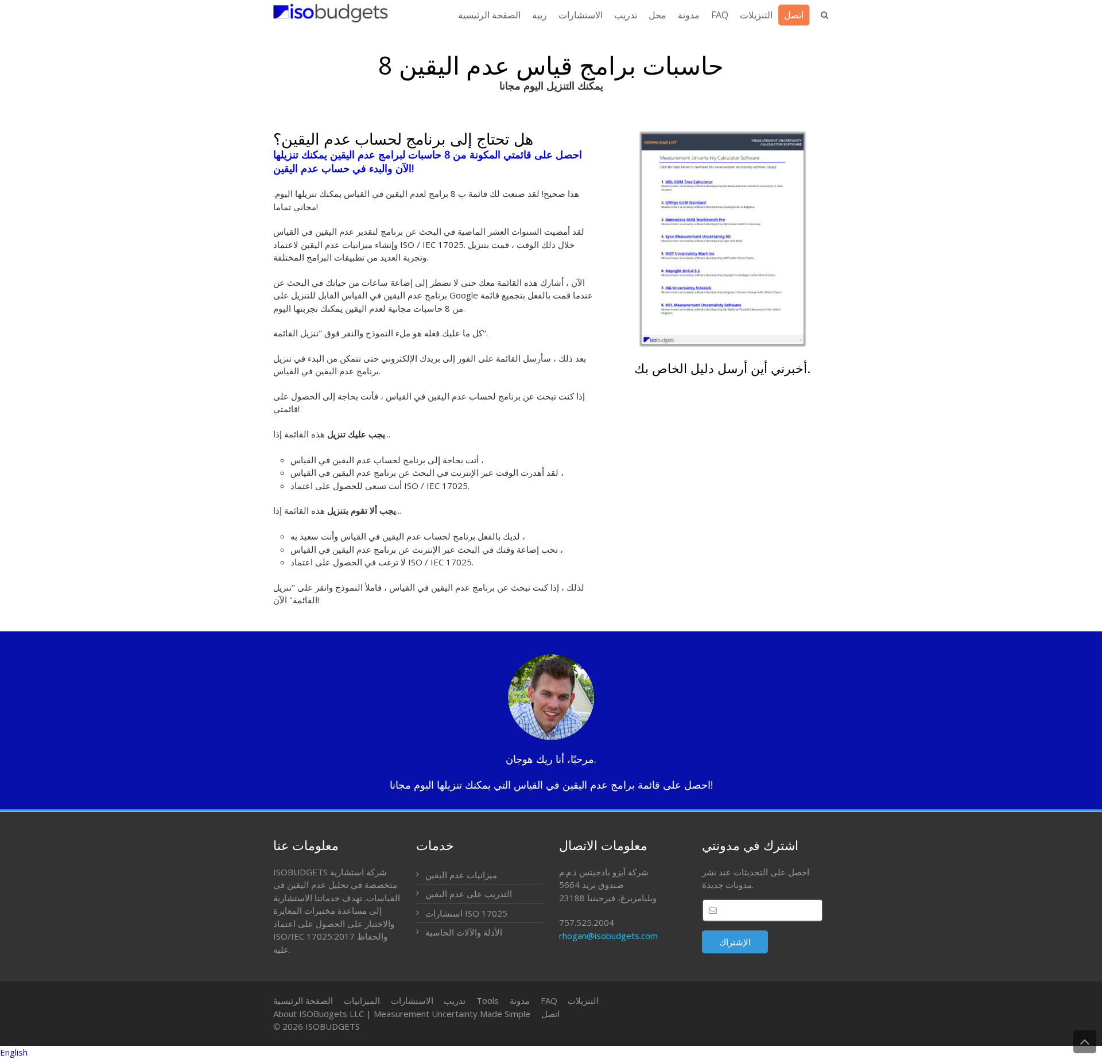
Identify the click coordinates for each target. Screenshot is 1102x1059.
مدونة (520, 1000)
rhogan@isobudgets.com (608, 935)
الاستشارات (412, 1000)
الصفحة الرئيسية (303, 1000)
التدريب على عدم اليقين (468, 893)
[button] (551, 1052)
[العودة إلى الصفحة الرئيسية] (330, 13)
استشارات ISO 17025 (466, 913)
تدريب (454, 1000)
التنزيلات (583, 1000)
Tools (487, 1000)
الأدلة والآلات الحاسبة (463, 932)
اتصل (550, 1013)
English (14, 1052)
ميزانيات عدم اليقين (461, 874)
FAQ (549, 1000)
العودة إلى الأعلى (1084, 1041)
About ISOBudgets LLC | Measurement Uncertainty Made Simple (401, 1013)
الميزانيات (362, 1000)
